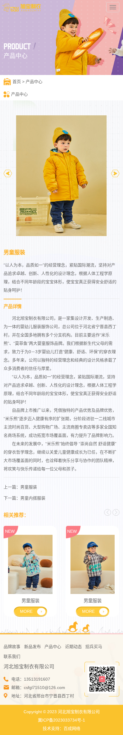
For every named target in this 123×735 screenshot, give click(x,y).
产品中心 (34, 81)
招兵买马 (93, 646)
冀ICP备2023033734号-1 (61, 720)
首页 (17, 81)
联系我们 (12, 656)
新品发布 (32, 646)
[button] (115, 173)
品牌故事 (12, 646)
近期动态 (73, 646)
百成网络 (72, 728)
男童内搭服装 (32, 498)
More (26, 611)
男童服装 (28, 487)
